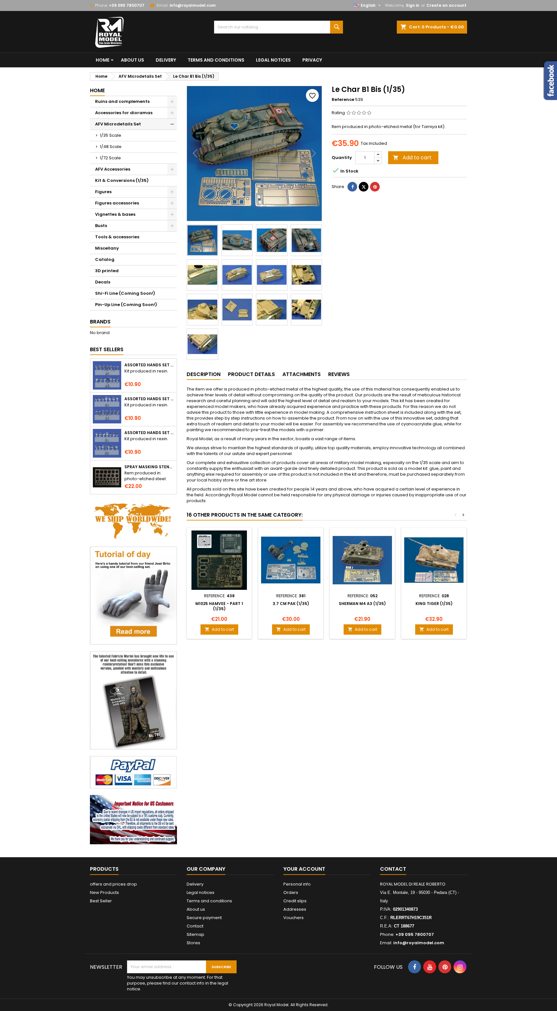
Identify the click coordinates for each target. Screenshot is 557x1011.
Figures (103, 192)
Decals (102, 282)
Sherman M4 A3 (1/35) (362, 603)
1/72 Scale (110, 158)
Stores (193, 943)
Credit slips (295, 901)
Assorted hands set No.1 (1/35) (149, 365)
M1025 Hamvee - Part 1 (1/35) (219, 606)
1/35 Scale (110, 135)
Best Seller (101, 901)
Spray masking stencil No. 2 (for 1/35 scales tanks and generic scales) (149, 467)
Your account (304, 869)
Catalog (104, 259)
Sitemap (195, 934)
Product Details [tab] (251, 374)
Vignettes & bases (115, 214)
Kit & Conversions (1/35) (122, 180)
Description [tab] (203, 374)
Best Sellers (106, 349)
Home (102, 60)
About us (132, 60)
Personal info (297, 884)
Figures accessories (117, 203)
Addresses (294, 909)
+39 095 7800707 (126, 5)
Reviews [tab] (339, 374)
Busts (101, 226)
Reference (343, 100)
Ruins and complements (122, 101)
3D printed (107, 271)
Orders (290, 892)
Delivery (166, 60)
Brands (100, 321)
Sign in (412, 5)
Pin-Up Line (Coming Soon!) (126, 305)
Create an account (446, 5)
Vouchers (293, 918)
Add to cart (412, 157)
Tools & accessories (117, 237)
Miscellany (107, 248)
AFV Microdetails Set (118, 124)
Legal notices (273, 60)
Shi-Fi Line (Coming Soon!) (125, 293)
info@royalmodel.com (193, 5)
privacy (312, 60)
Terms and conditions (216, 60)
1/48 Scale (111, 147)
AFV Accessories (112, 169)
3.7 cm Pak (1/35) (291, 603)
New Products (104, 892)
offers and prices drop (113, 884)
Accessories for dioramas (123, 113)
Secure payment (204, 918)
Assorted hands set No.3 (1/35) (149, 433)
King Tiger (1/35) (434, 603)
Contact (195, 926)
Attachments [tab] (301, 374)
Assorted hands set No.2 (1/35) (149, 399)
